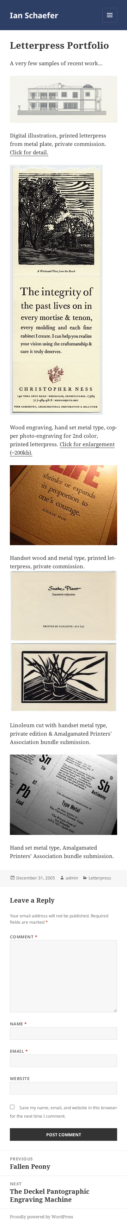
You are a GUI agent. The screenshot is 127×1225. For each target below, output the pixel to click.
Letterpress (100, 878)
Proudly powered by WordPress (41, 1217)
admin (72, 878)
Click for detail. (29, 152)
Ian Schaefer (34, 15)
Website (20, 1079)
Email (19, 1051)
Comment (23, 937)
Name (18, 1024)
